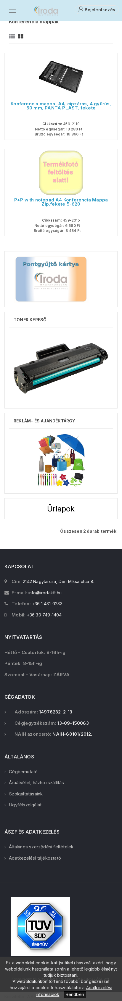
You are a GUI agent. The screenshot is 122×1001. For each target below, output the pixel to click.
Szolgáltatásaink (26, 794)
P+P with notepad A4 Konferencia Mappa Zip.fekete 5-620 (61, 202)
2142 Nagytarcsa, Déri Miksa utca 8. (58, 581)
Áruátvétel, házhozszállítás (36, 782)
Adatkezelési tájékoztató (35, 858)
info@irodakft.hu (45, 592)
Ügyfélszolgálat (25, 805)
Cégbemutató (23, 771)
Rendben (75, 994)
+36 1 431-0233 (47, 603)
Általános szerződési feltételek (41, 847)
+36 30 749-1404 (44, 614)
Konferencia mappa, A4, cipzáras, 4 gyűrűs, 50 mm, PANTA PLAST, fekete (61, 106)
